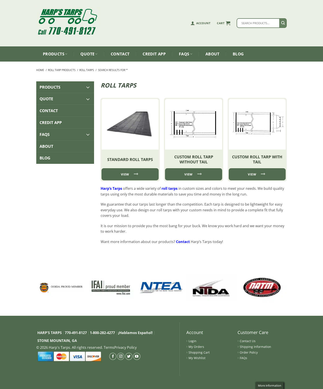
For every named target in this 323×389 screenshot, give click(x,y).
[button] (223, 23)
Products (53, 54)
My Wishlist (197, 358)
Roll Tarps (86, 70)
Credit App (154, 54)
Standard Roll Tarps (130, 159)
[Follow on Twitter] (128, 356)
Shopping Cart (199, 352)
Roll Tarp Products (62, 70)
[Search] (283, 23)
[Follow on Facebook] (112, 356)
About (212, 54)
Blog (238, 54)
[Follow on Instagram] (120, 356)
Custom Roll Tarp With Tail (257, 159)
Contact (120, 54)
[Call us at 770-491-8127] (69, 30)
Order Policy (249, 352)
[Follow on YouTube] (136, 356)
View (125, 174)
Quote (87, 54)
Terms (109, 347)
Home (40, 70)
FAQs (184, 54)
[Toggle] (88, 87)
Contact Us (248, 341)
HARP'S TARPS (49, 332)
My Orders (196, 347)
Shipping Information (255, 347)
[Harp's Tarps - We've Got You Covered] (69, 16)
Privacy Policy (125, 347)
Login (192, 341)
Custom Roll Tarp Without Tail (193, 159)
